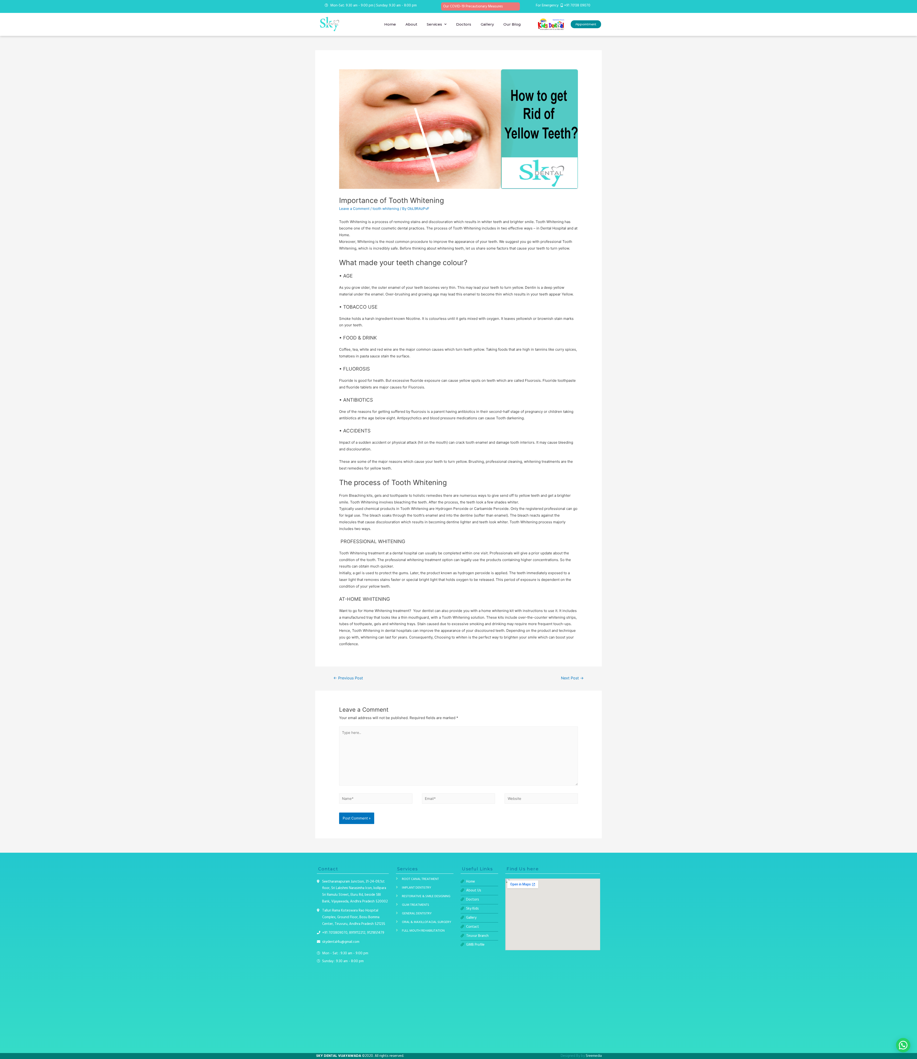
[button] (586, 24)
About (411, 24)
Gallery (487, 24)
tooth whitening (386, 208)
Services (434, 24)
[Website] (541, 799)
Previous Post (348, 678)
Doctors (463, 24)
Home (390, 24)
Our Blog (512, 24)
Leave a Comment (354, 208)
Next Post (572, 678)
